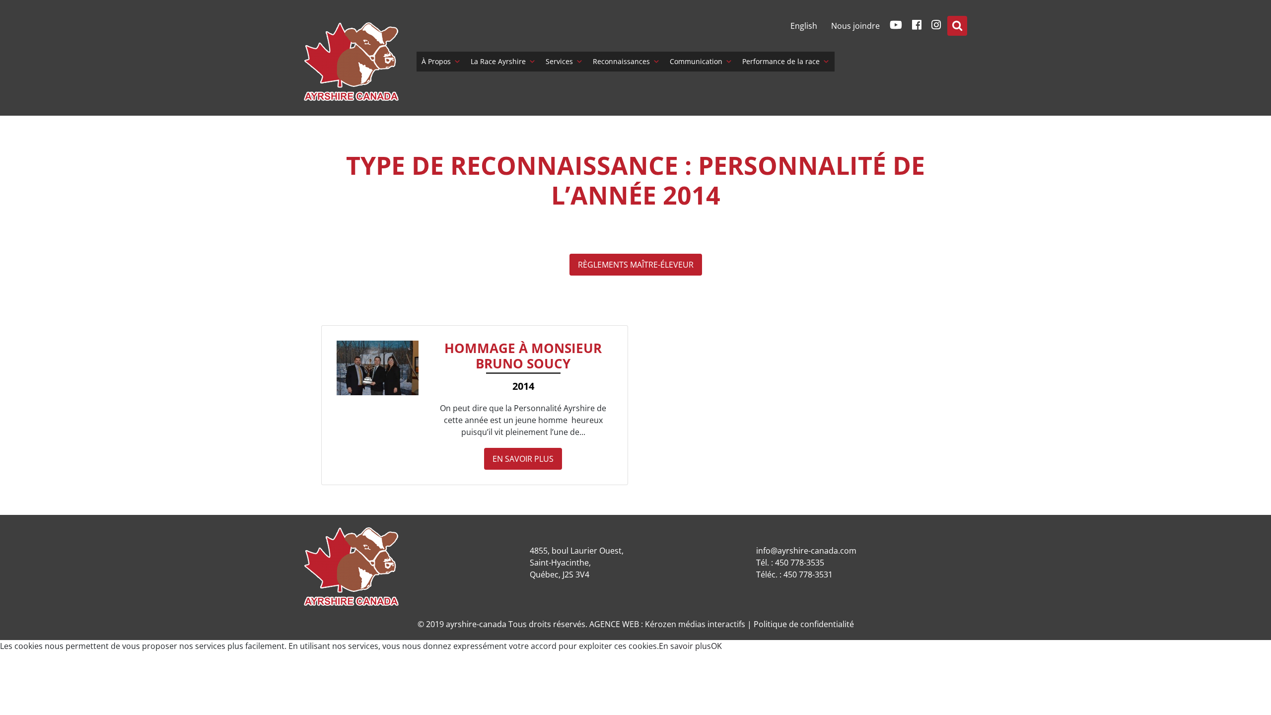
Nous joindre (855, 25)
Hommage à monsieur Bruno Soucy (523, 356)
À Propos (436, 61)
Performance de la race (781, 61)
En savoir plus (523, 458)
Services (559, 61)
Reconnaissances (621, 61)
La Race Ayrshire (498, 61)
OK (716, 646)
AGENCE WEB (614, 624)
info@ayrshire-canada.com (806, 550)
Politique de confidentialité (804, 624)
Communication (696, 61)
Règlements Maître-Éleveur (636, 264)
